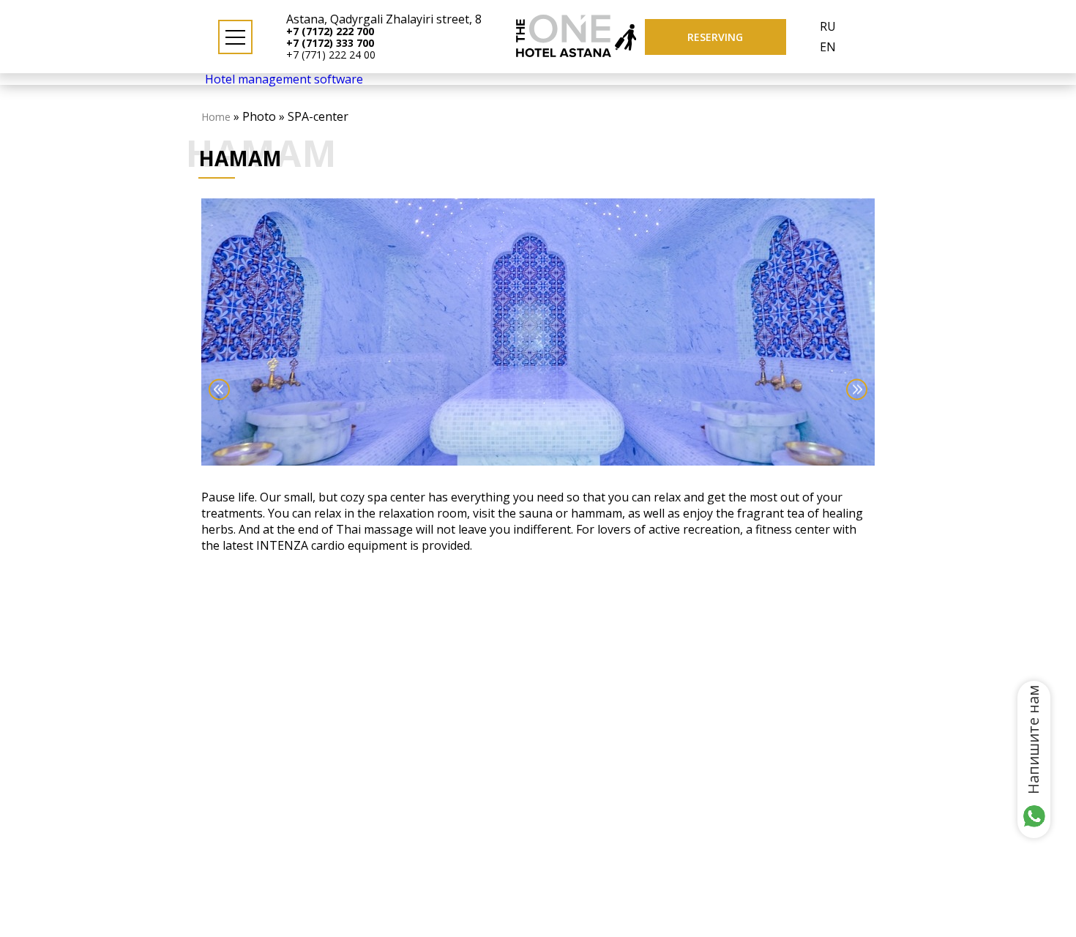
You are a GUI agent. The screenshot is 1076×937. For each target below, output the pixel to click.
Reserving (715, 37)
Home (216, 117)
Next (856, 389)
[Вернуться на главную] (563, 53)
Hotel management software (284, 79)
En (828, 47)
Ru (828, 26)
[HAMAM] (538, 332)
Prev (219, 389)
